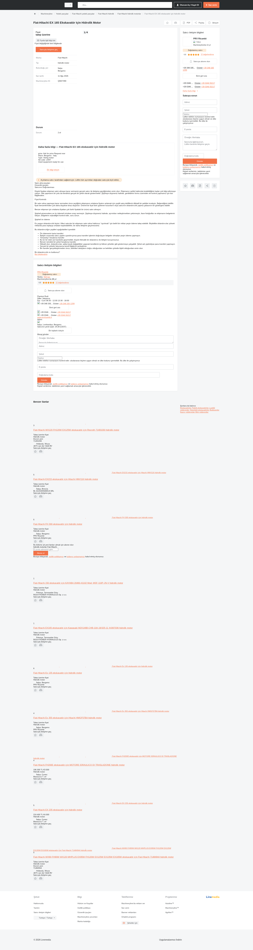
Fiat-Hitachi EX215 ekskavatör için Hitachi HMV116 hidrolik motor (65, 479)
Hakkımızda (38, 903)
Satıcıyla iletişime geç (49, 49)
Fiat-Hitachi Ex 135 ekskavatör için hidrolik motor (57, 673)
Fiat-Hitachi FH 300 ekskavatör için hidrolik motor (57, 524)
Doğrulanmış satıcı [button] (50, 274)
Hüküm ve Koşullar (85, 903)
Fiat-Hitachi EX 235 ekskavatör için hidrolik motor (57, 810)
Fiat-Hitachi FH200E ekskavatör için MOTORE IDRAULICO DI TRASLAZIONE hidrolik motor (79, 765)
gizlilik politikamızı (60, 384)
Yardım (37, 908)
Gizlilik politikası (84, 908)
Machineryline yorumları (87, 917)
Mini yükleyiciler (201, 412)
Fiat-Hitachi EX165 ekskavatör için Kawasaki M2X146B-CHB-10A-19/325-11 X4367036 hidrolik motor (83, 628)
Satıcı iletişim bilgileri (42, 912)
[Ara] (80, 5)
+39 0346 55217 (64, 312)
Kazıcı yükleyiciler (187, 412)
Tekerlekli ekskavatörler (200, 410)
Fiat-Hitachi (62, 58)
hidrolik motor (63, 63)
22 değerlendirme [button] (62, 283)
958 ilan (47, 277)
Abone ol (40, 553)
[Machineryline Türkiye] (47, 5)
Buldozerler (214, 410)
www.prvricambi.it (44, 317)
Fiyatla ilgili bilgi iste (47, 40)
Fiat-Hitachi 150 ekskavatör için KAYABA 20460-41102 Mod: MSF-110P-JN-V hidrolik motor (78, 583)
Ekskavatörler (186, 408)
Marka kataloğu (83, 921)
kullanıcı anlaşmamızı (80, 384)
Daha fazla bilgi (189, 91)
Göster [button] (56, 303)
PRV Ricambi (42, 272)
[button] (168, 22)
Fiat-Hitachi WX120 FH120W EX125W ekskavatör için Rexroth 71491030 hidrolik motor (76, 430)
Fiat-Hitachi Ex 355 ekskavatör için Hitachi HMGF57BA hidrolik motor (67, 718)
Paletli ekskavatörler (200, 408)
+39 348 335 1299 (67, 303)
